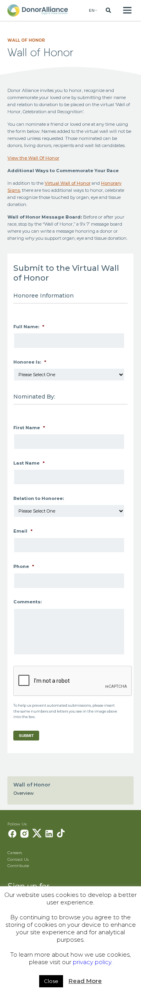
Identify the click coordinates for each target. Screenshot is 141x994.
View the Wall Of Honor (33, 158)
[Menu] (127, 10)
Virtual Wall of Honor (67, 183)
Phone (23, 566)
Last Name (29, 463)
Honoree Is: (29, 362)
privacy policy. (92, 962)
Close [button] (51, 981)
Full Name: (28, 326)
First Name (29, 427)
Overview (23, 793)
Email (23, 531)
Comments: (27, 601)
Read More (85, 981)
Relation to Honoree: (38, 498)
